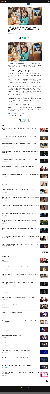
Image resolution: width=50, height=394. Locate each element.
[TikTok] (28, 390)
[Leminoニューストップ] (4, 1)
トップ (2, 3)
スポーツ (15, 3)
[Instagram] (26, 390)
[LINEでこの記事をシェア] (25, 38)
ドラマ (28, 3)
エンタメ (10, 3)
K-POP (25, 3)
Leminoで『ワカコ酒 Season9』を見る (16, 113)
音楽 (41, 3)
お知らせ (6, 3)
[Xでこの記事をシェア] (20, 38)
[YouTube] (22, 390)
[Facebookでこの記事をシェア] (23, 38)
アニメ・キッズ (33, 3)
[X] (24, 390)
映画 (38, 3)
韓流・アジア (20, 3)
